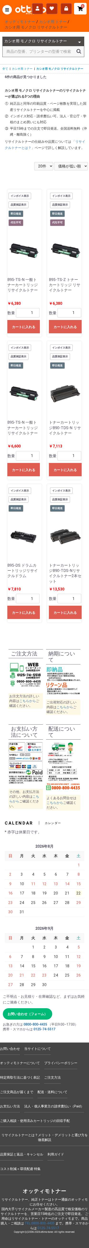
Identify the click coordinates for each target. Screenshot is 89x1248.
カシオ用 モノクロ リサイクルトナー (59, 68)
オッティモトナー (44, 1191)
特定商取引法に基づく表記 (20, 1077)
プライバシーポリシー (60, 1063)
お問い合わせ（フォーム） (27, 1014)
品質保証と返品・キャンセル (21, 1154)
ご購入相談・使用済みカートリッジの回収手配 (35, 1121)
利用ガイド (55, 1154)
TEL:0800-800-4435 (40, 1223)
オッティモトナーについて (20, 1063)
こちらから (27, 701)
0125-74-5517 (44, 1029)
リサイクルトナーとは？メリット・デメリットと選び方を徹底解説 (44, 1137)
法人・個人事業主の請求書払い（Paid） (54, 1106)
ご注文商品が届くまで (16, 1092)
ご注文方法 (52, 1077)
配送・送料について (52, 1092)
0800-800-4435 (35, 1024)
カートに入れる (23, 327)
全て (5, 68)
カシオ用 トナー (22, 68)
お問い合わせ (10, 1049)
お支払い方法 (10, 1106)
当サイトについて (37, 1049)
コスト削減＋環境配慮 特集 (20, 1169)
